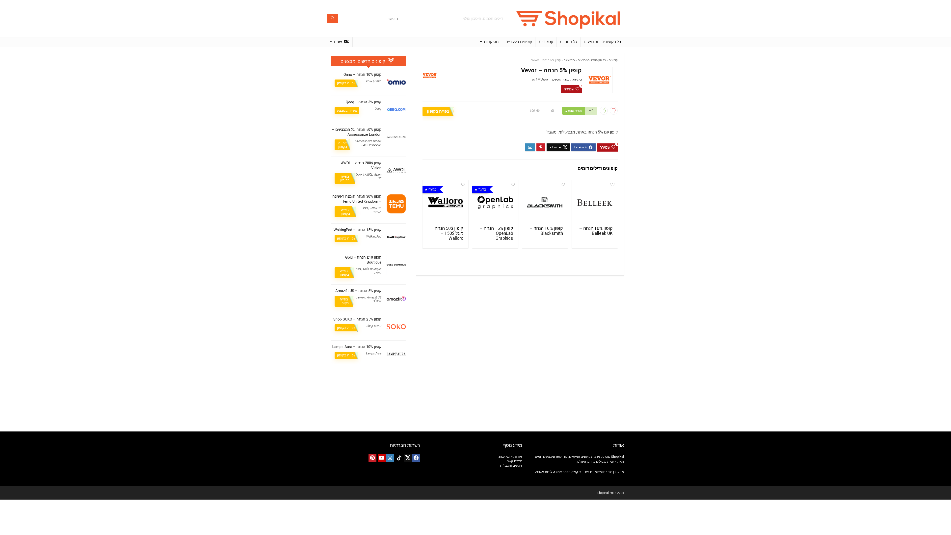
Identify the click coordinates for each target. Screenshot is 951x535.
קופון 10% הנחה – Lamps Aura (356, 347)
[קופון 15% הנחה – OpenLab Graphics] (495, 202)
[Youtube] (382, 458)
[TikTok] (399, 458)
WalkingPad (373, 236)
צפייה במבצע (347, 110)
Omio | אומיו (373, 81)
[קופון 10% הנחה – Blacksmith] (545, 202)
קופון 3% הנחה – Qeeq (363, 102)
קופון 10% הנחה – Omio (362, 74)
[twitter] (408, 458)
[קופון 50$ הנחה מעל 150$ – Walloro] (445, 202)
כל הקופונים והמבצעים (602, 41)
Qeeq (378, 108)
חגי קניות (491, 41)
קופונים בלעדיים (518, 41)
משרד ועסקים (560, 79)
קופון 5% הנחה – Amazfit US (358, 291)
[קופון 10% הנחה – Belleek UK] (595, 202)
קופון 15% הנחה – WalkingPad (357, 230)
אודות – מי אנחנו (510, 456)
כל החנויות (568, 41)
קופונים (613, 60)
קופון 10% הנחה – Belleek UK (596, 231)
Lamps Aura (373, 353)
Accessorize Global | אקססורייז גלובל (368, 142)
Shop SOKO (374, 326)
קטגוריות (546, 41)
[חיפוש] (332, 18)
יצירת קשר (514, 461)
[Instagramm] (390, 458)
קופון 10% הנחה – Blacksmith (546, 231)
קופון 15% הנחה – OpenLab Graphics (496, 233)
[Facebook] (416, 458)
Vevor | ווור (539, 79)
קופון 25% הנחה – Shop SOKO (357, 319)
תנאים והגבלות (511, 465)
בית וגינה (569, 60)
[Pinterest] (372, 458)
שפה (338, 41)
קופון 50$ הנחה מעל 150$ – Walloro (449, 233)
